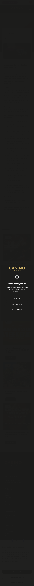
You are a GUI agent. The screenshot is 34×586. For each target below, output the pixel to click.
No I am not (17, 298)
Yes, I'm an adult (17, 304)
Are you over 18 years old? (17, 284)
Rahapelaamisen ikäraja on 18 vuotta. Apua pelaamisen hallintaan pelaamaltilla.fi (17, 289)
